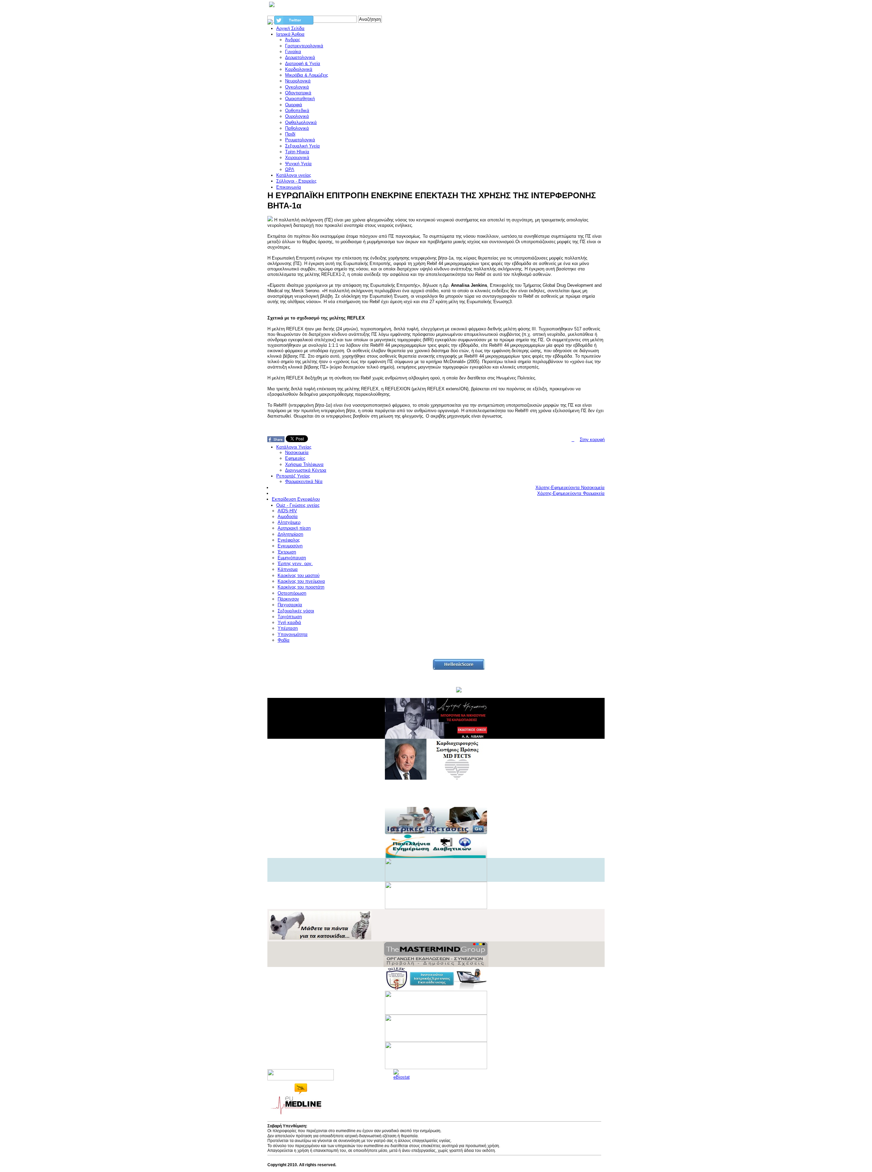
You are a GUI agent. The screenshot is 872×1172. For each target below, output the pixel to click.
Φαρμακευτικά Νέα (304, 481)
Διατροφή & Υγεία (302, 63)
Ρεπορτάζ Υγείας (293, 476)
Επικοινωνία (288, 187)
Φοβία (284, 640)
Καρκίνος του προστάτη (301, 587)
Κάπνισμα (288, 569)
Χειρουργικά (297, 157)
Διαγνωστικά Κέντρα (305, 470)
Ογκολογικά (297, 87)
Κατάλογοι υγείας (293, 175)
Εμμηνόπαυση (292, 557)
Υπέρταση (288, 628)
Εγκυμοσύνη (290, 545)
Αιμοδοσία (288, 516)
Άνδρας (292, 39)
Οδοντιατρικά (298, 92)
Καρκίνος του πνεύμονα (301, 581)
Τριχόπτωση (290, 616)
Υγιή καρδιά (289, 622)
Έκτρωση (287, 551)
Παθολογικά (297, 128)
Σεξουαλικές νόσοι (296, 610)
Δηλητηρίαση (290, 534)
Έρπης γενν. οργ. (295, 563)
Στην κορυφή (592, 439)
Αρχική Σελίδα (290, 28)
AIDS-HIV (287, 510)
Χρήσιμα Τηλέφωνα (304, 464)
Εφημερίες (295, 458)
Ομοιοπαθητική (300, 98)
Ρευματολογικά (300, 139)
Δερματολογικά (300, 57)
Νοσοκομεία (297, 452)
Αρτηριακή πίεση (294, 528)
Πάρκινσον (288, 598)
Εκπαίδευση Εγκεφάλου (296, 499)
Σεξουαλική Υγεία (302, 146)
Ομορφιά (293, 104)
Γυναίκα (293, 51)
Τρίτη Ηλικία (297, 151)
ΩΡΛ (289, 169)
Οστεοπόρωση (292, 593)
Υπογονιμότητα (293, 634)
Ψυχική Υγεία (298, 163)
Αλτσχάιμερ (289, 522)
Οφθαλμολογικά (301, 122)
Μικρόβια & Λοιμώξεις (306, 75)
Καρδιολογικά (298, 69)
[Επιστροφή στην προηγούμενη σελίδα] (573, 439)
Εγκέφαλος (289, 540)
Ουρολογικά (297, 116)
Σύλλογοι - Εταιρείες (296, 181)
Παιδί (290, 134)
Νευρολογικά (298, 80)
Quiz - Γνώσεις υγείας (298, 505)
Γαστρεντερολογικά (304, 45)
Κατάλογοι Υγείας (293, 447)
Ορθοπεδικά (297, 110)
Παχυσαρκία (290, 604)
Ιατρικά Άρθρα (290, 34)
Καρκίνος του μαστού (299, 575)
